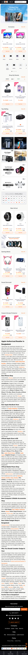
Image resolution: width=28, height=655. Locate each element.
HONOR (11, 583)
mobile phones (9, 473)
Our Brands (7, 628)
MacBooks (22, 367)
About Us (21, 628)
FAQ (5, 634)
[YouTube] (15, 618)
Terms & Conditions (11, 634)
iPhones (11, 377)
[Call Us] (26, 644)
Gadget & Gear (9, 354)
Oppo (2, 583)
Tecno (19, 583)
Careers (12, 628)
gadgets (3, 578)
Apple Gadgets (14, 528)
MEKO (21, 587)
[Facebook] (10, 618)
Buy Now (7, 51)
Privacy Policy (10, 640)
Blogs (16, 628)
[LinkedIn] (18, 618)
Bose (2, 587)
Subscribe (24, 609)
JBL (24, 585)
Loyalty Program (20, 634)
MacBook (20, 431)
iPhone (19, 396)
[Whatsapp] (26, 647)
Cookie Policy (18, 640)
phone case (10, 513)
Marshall (10, 587)
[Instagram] (12, 618)
